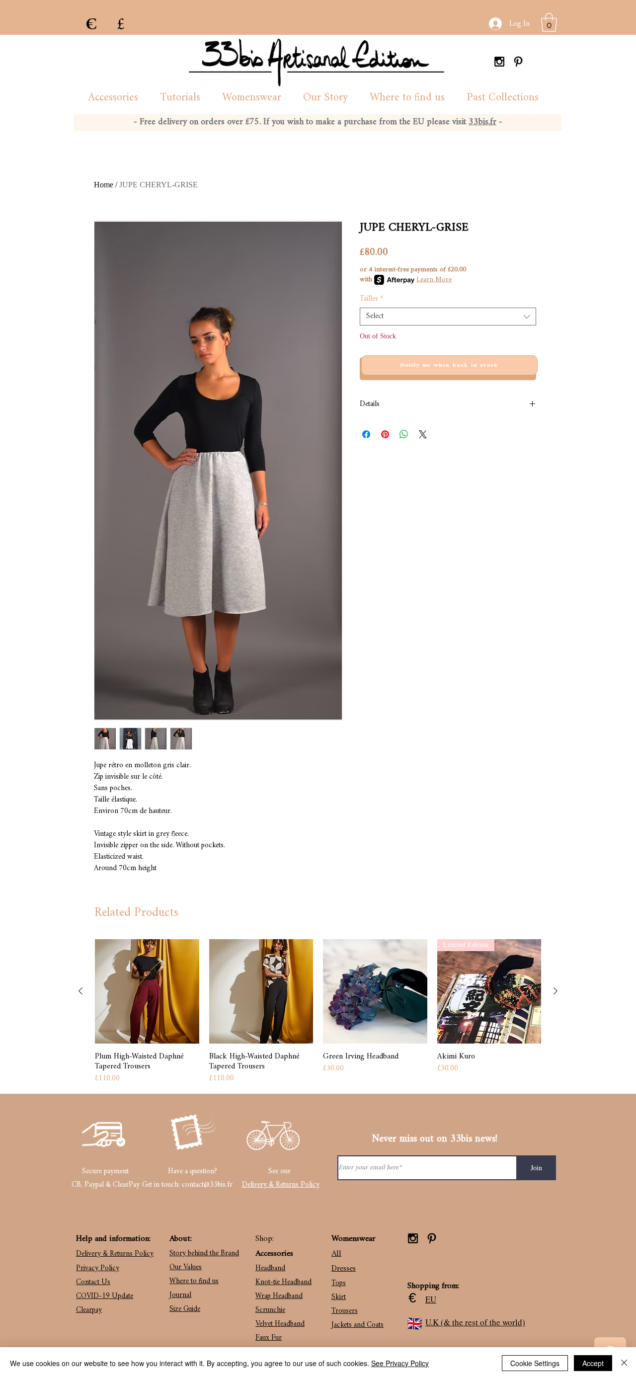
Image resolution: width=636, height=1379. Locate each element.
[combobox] (448, 316)
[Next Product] (555, 991)
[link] (549, 22)
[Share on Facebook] (366, 434)
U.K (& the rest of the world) (475, 1322)
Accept (593, 1363)
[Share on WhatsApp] (404, 434)
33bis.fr (482, 122)
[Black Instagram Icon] (499, 62)
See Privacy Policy (400, 1363)
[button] (113, 97)
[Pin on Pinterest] (385, 434)
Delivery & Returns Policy (280, 1185)
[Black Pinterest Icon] (518, 62)
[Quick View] (147, 991)
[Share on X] (423, 434)
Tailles (371, 299)
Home (103, 184)
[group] (318, 1012)
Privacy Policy (97, 1268)
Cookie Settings (534, 1363)
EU (430, 1299)
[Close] (624, 1363)
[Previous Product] (80, 991)
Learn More (434, 280)
